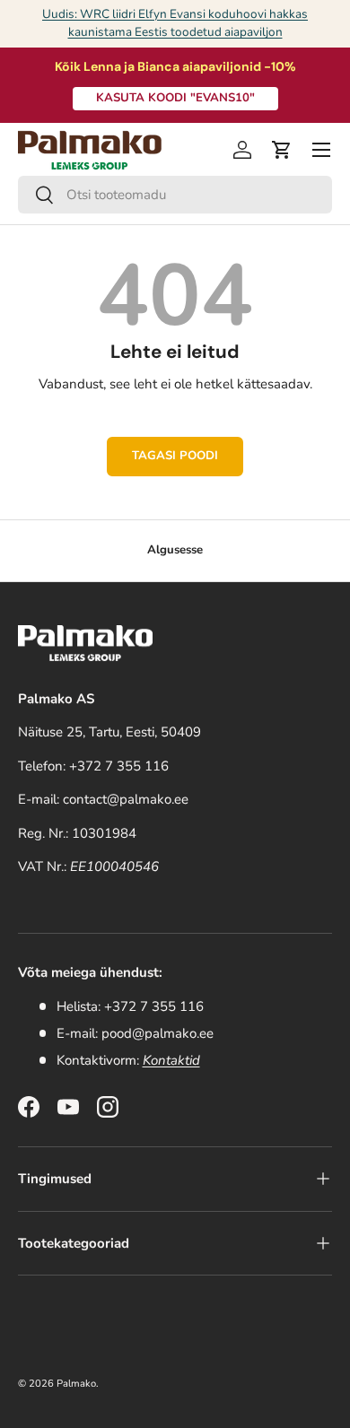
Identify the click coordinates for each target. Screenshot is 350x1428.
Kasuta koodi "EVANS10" (175, 98)
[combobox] (175, 194)
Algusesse (175, 550)
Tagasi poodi (175, 456)
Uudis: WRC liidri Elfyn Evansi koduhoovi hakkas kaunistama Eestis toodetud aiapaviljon (175, 22)
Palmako (76, 1383)
